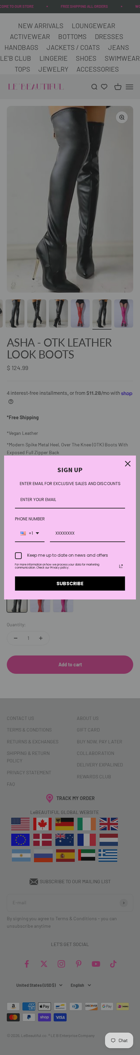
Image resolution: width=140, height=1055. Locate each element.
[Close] (128, 464)
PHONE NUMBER (30, 519)
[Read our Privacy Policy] (121, 566)
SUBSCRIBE (70, 583)
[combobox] (30, 533)
